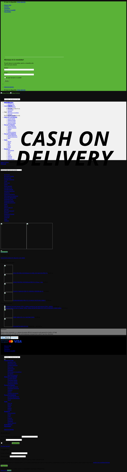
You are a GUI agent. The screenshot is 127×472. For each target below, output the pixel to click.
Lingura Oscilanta (12, 132)
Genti (9, 152)
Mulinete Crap (11, 105)
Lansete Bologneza (12, 135)
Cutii (9, 153)
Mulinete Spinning (12, 127)
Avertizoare (10, 109)
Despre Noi (7, 5)
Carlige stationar (12, 106)
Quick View (4, 252)
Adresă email (5, 456)
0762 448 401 (21, 2)
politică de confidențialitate (101, 462)
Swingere (10, 111)
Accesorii (10, 114)
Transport (7, 8)
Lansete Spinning (12, 126)
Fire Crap (10, 108)
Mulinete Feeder (12, 120)
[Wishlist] (1, 250)
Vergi (9, 138)
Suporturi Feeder (12, 123)
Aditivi (9, 145)
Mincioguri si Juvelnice (13, 112)
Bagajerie (7, 149)
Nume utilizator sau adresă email (11, 436)
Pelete (9, 147)
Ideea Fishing (5, 162)
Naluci (9, 130)
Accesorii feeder (12, 121)
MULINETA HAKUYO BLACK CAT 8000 (13, 258)
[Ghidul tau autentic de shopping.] (14, 338)
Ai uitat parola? (5, 446)
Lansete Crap (11, 104)
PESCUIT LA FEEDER (10, 117)
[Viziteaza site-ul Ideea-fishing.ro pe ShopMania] (5, 338)
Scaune (9, 155)
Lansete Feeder (11, 118)
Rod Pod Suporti (11, 115)
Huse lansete (11, 150)
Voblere (9, 129)
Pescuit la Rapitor (9, 125)
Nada (9, 144)
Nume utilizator (6, 453)
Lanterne (10, 156)
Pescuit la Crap (8, 102)
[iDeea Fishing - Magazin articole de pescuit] (10, 93)
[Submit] (5, 101)
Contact (6, 7)
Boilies (9, 143)
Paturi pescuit (11, 159)
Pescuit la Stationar (10, 134)
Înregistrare (4, 465)
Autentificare (16, 443)
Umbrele (10, 157)
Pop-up (9, 141)
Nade (5, 140)
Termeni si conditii (9, 10)
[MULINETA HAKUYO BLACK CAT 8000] (27, 248)
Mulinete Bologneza (12, 136)
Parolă (3, 440)
